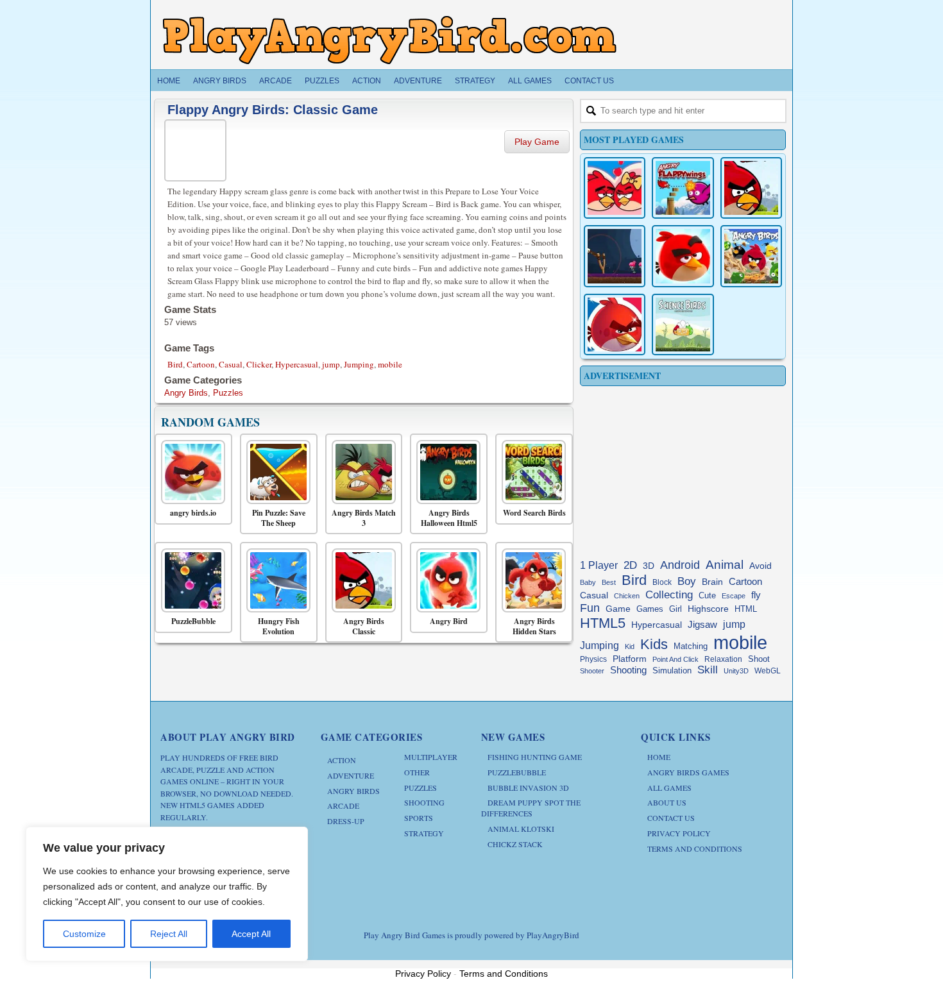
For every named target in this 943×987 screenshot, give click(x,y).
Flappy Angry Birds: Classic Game (272, 110)
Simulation (672, 670)
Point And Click (675, 659)
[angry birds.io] (190, 472)
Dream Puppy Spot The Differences (531, 807)
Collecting (669, 595)
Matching (691, 646)
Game (618, 608)
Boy (686, 581)
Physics (593, 659)
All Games (530, 80)
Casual (230, 364)
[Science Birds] (682, 324)
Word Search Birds (534, 513)
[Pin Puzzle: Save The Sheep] (275, 472)
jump (331, 364)
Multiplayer (430, 757)
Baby (588, 582)
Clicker (258, 364)
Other (417, 772)
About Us (666, 802)
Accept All (251, 934)
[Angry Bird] (445, 580)
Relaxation (723, 659)
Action (366, 80)
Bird (175, 364)
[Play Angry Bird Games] (389, 40)
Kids (654, 644)
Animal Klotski (521, 828)
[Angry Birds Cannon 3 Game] (614, 188)
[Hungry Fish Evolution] (275, 580)
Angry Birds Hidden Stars (534, 626)
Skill (707, 670)
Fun (590, 608)
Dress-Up (345, 821)
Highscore (708, 609)
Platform (630, 659)
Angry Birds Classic (363, 626)
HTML (746, 609)
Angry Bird (449, 621)
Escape (733, 596)
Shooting (628, 669)
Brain (712, 582)
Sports (418, 818)
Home (168, 80)
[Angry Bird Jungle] (751, 256)
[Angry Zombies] (614, 256)
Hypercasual (296, 364)
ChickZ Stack (515, 844)
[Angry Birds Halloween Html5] (445, 472)
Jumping (359, 364)
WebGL (767, 670)
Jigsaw (702, 624)
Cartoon (201, 364)
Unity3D (736, 671)
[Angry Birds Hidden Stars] (531, 580)
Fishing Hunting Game (535, 757)
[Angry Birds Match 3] (361, 472)
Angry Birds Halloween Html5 (449, 518)
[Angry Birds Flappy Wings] (682, 188)
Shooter (592, 671)
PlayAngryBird (553, 935)
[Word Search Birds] (531, 472)
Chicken (627, 596)
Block (662, 582)
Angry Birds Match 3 (364, 518)
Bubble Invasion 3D (528, 787)
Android (680, 565)
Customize (84, 934)
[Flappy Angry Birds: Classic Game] (197, 148)
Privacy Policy (679, 833)
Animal (724, 564)
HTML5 (602, 623)
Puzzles (322, 80)
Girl (675, 609)
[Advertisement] (683, 469)
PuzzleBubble (193, 621)
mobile (390, 364)
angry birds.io (193, 513)
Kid (629, 646)
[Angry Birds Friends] (682, 256)
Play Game (536, 142)
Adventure (418, 80)
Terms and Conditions (694, 848)
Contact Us (589, 80)
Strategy (475, 80)
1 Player (599, 565)
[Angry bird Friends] (614, 324)
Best (609, 582)
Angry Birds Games (688, 772)
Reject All (168, 934)
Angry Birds (219, 80)
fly (756, 594)
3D (648, 566)
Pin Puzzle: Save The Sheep (278, 518)
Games (649, 609)
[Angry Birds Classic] (361, 580)
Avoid (760, 566)
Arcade (275, 80)
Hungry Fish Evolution (279, 626)
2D (630, 565)
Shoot (759, 659)
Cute (707, 595)
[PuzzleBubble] (190, 580)
